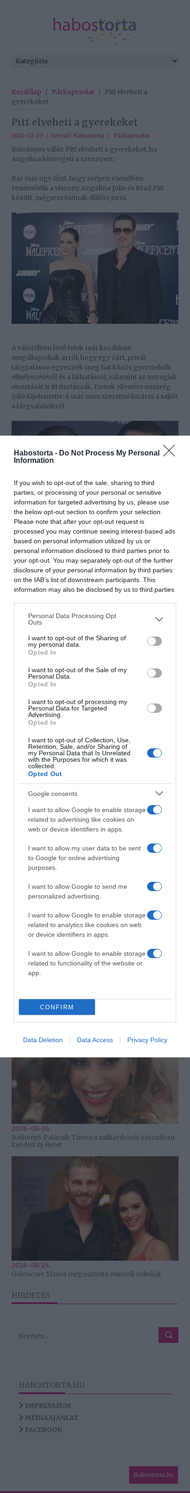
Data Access (95, 1040)
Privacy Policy (147, 1040)
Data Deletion (43, 1040)
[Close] (172, 453)
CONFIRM (57, 1007)
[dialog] (95, 746)
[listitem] (95, 619)
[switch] (154, 641)
